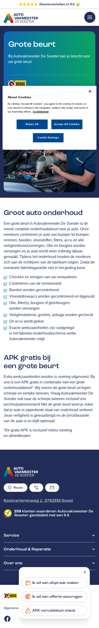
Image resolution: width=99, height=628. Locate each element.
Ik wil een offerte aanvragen (57, 596)
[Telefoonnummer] (36, 487)
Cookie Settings (48, 137)
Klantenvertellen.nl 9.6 (57, 4)
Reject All (32, 124)
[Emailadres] (52, 487)
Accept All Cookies (66, 124)
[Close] (90, 91)
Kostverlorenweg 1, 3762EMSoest (38, 500)
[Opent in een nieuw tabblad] (17, 84)
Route (18, 488)
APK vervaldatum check (54, 610)
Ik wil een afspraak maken (55, 582)
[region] (50, 118)
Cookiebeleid (41, 111)
